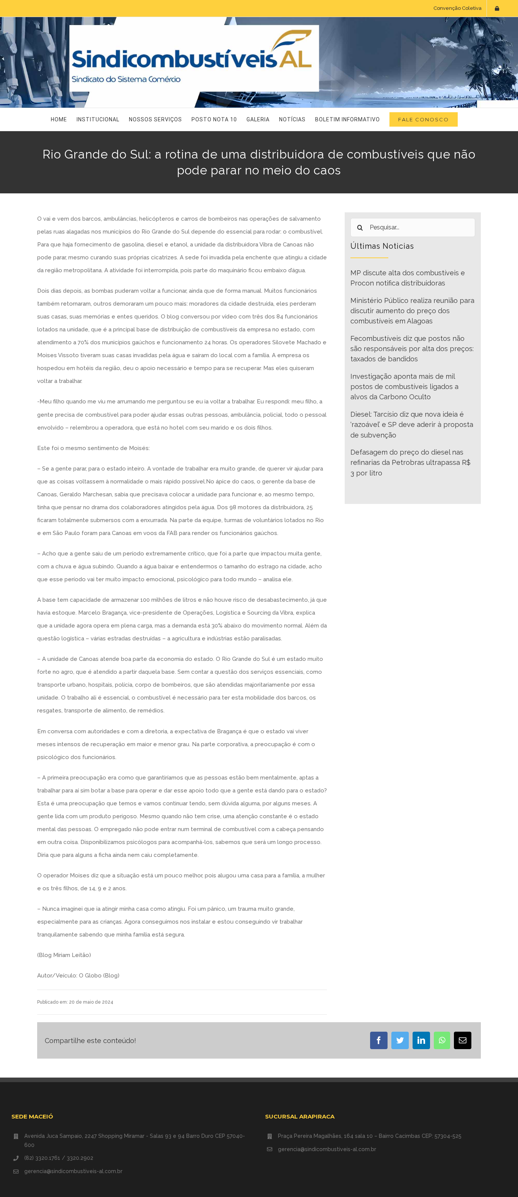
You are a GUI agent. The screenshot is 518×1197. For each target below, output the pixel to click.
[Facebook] (378, 1040)
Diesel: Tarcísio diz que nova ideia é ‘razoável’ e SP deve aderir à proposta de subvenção (411, 424)
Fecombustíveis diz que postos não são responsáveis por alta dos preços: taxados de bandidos (412, 348)
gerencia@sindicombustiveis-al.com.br (73, 1171)
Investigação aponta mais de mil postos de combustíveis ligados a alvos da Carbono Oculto (404, 386)
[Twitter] (400, 1040)
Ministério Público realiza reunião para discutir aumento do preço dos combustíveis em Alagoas (412, 311)
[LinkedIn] (421, 1040)
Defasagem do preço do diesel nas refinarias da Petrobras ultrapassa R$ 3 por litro (410, 462)
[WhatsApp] (442, 1040)
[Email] (462, 1040)
